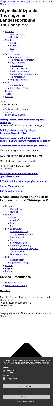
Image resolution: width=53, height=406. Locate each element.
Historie (14, 37)
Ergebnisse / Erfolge (20, 88)
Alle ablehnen (26, 397)
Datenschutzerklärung (16, 285)
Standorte (10, 40)
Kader (8, 82)
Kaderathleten (17, 85)
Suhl (12, 51)
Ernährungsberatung (20, 71)
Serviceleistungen (13, 54)
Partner (9, 91)
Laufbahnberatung (19, 57)
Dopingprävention (19, 79)
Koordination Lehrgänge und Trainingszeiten (24, 75)
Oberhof (14, 45)
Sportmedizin (16, 65)
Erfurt (13, 42)
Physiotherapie (17, 62)
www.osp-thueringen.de (11, 308)
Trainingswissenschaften (22, 59)
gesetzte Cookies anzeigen (26, 401)
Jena (12, 48)
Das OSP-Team (17, 34)
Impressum (10, 282)
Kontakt (9, 96)
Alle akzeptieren (26, 386)
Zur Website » (6, 168)
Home (3, 104)
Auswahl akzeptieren (26, 392)
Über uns (9, 31)
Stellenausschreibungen (17, 109)
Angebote (10, 93)
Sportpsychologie (18, 68)
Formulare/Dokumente (16, 114)
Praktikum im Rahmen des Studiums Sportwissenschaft (19, 175)
